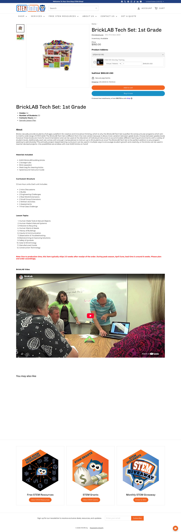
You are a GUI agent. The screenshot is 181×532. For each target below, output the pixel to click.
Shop (21, 16)
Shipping (95, 82)
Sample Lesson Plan (27, 120)
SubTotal (96, 73)
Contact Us (108, 16)
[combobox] (73, 8)
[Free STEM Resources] (40, 470)
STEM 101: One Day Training (114, 60)
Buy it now (128, 93)
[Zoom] (57, 55)
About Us (89, 16)
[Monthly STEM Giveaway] (141, 470)
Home (94, 24)
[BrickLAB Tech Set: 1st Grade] (28, 398)
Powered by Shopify (96, 528)
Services (37, 16)
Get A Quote (128, 16)
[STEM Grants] (90, 470)
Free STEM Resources (63, 16)
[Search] (96, 8)
